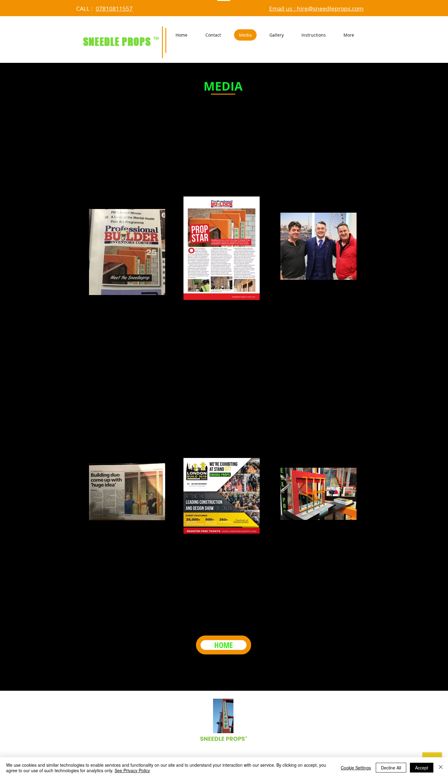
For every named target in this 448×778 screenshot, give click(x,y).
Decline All (391, 768)
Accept (421, 768)
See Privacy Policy (132, 770)
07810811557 (114, 9)
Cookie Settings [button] (356, 768)
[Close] (440, 767)
